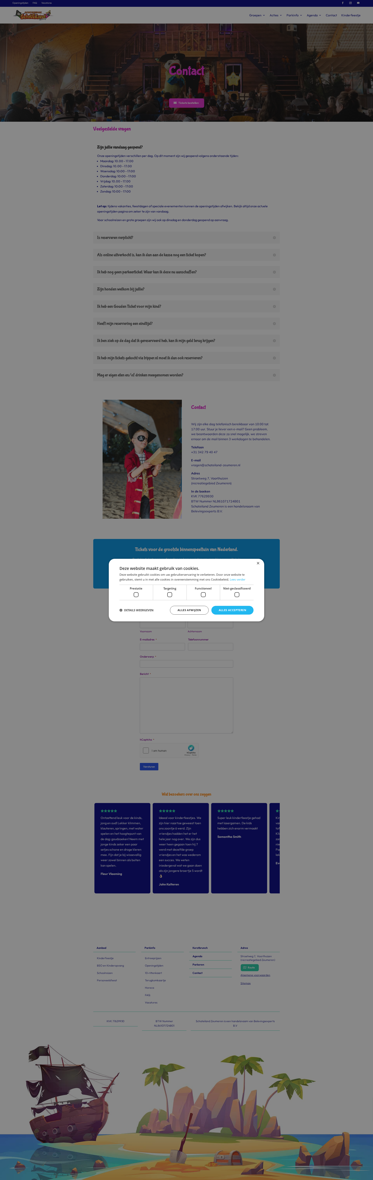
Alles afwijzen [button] (189, 610)
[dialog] (186, 590)
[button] (136, 610)
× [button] (257, 563)
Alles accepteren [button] (232, 610)
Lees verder (237, 579)
